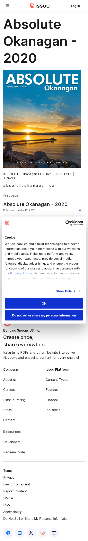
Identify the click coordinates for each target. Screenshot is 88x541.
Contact (9, 420)
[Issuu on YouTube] (54, 533)
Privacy (9, 477)
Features (52, 390)
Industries (53, 410)
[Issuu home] (39, 5)
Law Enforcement (16, 484)
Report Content (15, 491)
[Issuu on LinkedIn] (20, 533)
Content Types (57, 380)
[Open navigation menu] (7, 6)
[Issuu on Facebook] (8, 533)
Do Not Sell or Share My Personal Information (36, 518)
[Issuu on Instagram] (42, 533)
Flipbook (52, 400)
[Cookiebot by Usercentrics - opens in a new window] (65, 223)
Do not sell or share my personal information (44, 315)
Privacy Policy (21, 273)
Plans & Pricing (14, 400)
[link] (75, 6)
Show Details (65, 291)
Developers (11, 442)
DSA (6, 505)
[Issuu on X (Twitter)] (31, 533)
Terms (7, 470)
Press (7, 410)
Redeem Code (14, 452)
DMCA (8, 498)
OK (44, 303)
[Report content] (81, 210)
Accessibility (12, 512)
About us (10, 380)
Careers (9, 390)
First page (10, 195)
